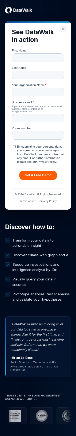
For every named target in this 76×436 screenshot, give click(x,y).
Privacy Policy (48, 201)
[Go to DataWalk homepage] (18, 10)
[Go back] (63, 29)
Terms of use (27, 201)
